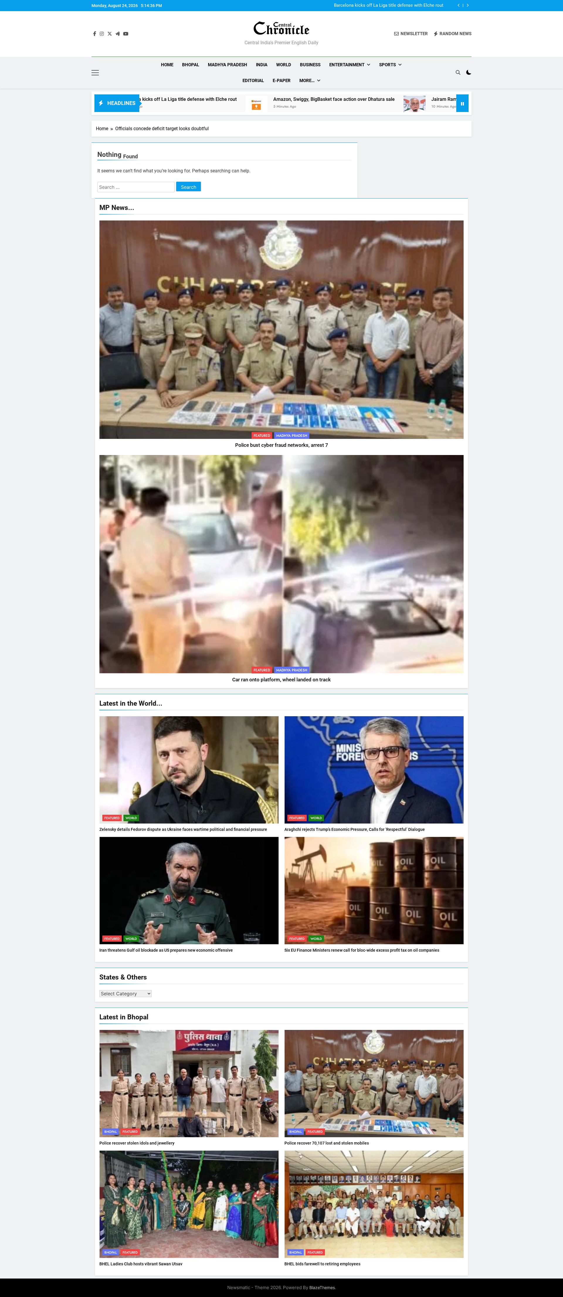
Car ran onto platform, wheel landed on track (281, 680)
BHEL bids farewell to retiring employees (322, 1264)
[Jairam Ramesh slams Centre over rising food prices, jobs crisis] (292, 107)
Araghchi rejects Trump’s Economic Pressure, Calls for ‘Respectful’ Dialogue (354, 829)
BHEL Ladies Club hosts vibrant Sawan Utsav (140, 1264)
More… (307, 80)
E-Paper (282, 80)
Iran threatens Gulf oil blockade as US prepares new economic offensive (166, 950)
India (261, 64)
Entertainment (346, 64)
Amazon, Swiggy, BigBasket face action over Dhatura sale (387, 5)
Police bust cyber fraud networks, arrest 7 (281, 445)
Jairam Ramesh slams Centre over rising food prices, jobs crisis (375, 99)
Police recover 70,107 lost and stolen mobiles (326, 1143)
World (283, 64)
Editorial (253, 80)
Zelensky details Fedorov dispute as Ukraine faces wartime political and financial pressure (183, 829)
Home (167, 64)
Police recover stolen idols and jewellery (136, 1143)
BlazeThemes (322, 1287)
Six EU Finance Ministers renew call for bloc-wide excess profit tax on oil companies (361, 950)
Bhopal (190, 64)
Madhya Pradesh (227, 64)
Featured (262, 435)
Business (310, 64)
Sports (387, 64)
